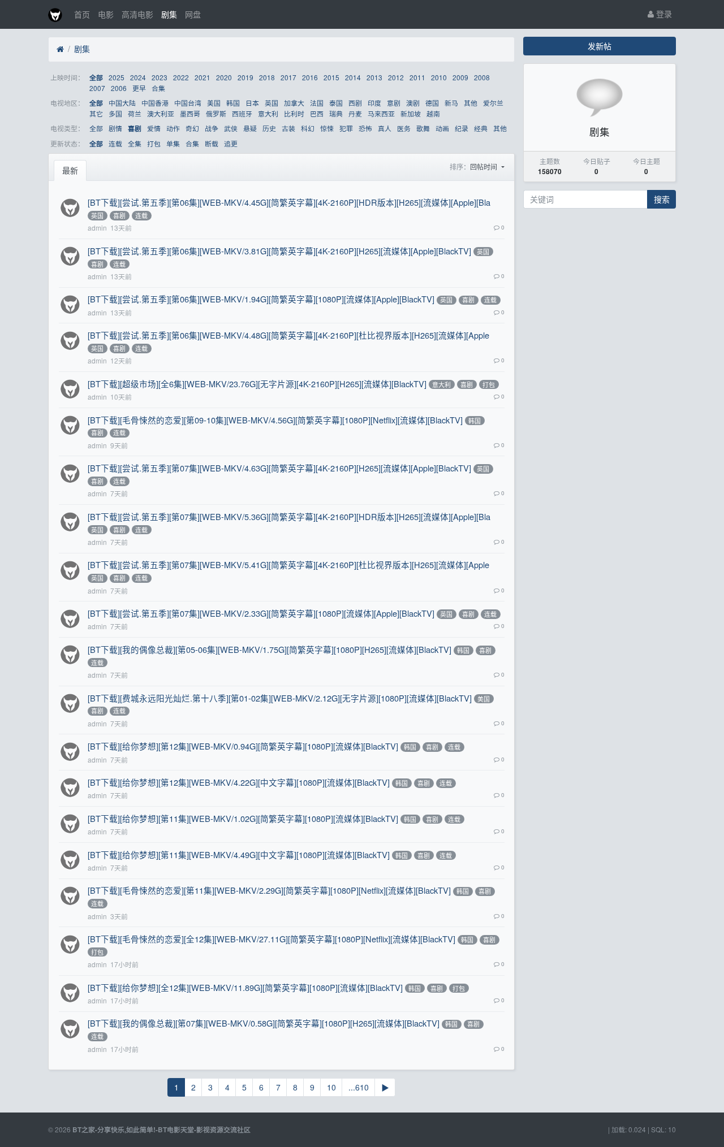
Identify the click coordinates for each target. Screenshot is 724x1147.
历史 (269, 128)
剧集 (169, 14)
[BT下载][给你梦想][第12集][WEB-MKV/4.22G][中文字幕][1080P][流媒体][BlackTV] (239, 782)
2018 (267, 77)
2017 (288, 77)
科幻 (307, 128)
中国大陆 (122, 102)
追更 (231, 143)
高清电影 (137, 14)
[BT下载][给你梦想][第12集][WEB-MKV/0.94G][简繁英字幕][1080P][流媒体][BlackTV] (243, 746)
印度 (374, 102)
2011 (417, 77)
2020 (224, 77)
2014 (353, 77)
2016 (310, 77)
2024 (138, 77)
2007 (97, 88)
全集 (134, 143)
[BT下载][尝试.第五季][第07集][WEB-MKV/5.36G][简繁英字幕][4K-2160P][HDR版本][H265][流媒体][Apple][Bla (289, 516)
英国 (271, 102)
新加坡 (410, 113)
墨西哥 (190, 113)
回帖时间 (484, 166)
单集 (173, 143)
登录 (663, 13)
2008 (482, 77)
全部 (96, 78)
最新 (70, 170)
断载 (211, 143)
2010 (439, 77)
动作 (173, 128)
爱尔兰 (493, 102)
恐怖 (365, 128)
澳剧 (413, 102)
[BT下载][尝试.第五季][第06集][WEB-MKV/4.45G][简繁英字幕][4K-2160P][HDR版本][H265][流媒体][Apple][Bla (289, 202)
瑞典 (336, 113)
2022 (181, 77)
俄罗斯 (216, 113)
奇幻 (192, 128)
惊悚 (327, 128)
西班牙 (242, 113)
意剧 (393, 102)
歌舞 (423, 128)
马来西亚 (381, 113)
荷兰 (134, 113)
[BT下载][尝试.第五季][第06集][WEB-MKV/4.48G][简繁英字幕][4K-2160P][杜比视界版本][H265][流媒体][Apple (288, 335)
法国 (317, 102)
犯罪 (346, 128)
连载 (115, 143)
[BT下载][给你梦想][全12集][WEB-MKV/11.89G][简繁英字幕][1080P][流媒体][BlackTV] (245, 987)
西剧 (355, 102)
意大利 (268, 113)
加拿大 (294, 102)
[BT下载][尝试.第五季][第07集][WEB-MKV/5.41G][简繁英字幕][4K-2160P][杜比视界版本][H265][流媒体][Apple (288, 564)
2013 (374, 77)
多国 (115, 113)
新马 (451, 102)
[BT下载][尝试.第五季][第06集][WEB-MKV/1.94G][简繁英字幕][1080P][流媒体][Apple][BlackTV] (261, 299)
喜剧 (134, 128)
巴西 (317, 113)
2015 (331, 77)
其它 (96, 113)
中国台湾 (187, 102)
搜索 (662, 199)
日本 (252, 102)
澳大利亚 (160, 113)
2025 (116, 77)
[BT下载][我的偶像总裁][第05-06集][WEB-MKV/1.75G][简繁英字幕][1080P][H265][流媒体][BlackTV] (269, 649)
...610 (358, 1087)
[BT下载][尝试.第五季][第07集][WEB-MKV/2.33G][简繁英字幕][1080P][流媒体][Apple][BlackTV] (261, 613)
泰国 (336, 102)
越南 (433, 113)
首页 (82, 14)
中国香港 (155, 102)
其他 (470, 102)
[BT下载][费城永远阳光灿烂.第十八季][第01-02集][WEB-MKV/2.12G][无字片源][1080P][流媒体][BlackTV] (280, 698)
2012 (396, 77)
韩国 (233, 102)
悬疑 (250, 128)
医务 (404, 128)
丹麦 (355, 113)
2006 (119, 88)
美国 (214, 102)
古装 (288, 128)
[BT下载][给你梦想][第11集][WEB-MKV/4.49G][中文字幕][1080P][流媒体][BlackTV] (239, 854)
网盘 (193, 14)
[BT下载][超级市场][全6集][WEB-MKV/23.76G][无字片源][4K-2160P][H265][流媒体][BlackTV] (257, 383)
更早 (139, 88)
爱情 (154, 128)
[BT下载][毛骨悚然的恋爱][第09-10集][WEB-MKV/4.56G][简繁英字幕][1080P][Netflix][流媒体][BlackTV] (275, 420)
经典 (481, 128)
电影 (106, 14)
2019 (245, 77)
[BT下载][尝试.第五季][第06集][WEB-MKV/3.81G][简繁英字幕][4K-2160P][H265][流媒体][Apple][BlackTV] (279, 251)
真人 (384, 128)
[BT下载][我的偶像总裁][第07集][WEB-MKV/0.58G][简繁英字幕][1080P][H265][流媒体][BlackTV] (263, 1023)
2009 (460, 77)
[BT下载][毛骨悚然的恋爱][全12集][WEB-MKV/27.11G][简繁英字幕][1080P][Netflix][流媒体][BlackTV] (271, 939)
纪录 (461, 128)
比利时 (294, 113)
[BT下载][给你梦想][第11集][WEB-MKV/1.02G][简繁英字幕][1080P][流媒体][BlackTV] (243, 818)
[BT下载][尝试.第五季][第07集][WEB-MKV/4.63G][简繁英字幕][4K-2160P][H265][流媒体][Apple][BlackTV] (279, 468)
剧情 (115, 128)
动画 (442, 128)
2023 (159, 77)
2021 (202, 77)
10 (331, 1087)
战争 (211, 128)
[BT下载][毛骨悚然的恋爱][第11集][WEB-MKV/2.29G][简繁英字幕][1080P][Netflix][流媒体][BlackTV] (269, 890)
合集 (158, 88)
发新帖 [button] (599, 45)
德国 (432, 102)
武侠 (231, 128)
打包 (154, 143)
